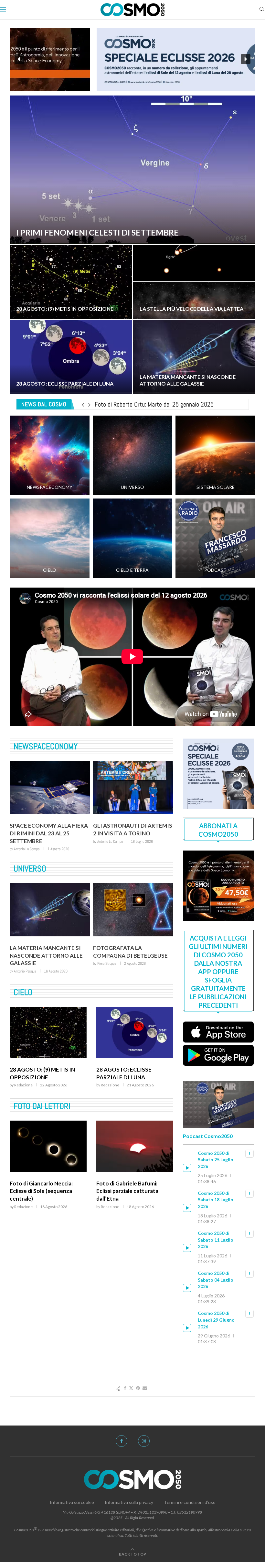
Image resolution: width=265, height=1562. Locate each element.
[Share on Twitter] (131, 1388)
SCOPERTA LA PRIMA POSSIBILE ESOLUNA (121, 944)
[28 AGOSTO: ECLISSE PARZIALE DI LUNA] (71, 357)
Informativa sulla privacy (129, 1502)
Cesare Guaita (107, 841)
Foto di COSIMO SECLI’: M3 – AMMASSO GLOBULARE (133, 1179)
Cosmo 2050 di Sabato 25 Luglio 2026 (215, 1159)
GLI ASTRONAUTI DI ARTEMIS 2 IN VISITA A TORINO (49, 829)
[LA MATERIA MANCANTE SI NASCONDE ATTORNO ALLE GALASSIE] (194, 357)
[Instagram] (144, 1441)
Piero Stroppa (23, 955)
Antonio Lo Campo (26, 841)
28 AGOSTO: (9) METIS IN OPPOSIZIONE (64, 309)
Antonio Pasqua (108, 955)
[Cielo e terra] (133, 538)
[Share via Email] (145, 1388)
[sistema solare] (215, 455)
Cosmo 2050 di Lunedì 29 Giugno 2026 (216, 1319)
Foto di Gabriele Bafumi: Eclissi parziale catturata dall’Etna (41, 1183)
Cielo (23, 977)
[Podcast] (215, 538)
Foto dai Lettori (42, 1098)
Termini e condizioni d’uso (190, 1502)
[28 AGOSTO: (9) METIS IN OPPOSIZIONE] (71, 282)
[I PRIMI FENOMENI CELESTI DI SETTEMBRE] (132, 170)
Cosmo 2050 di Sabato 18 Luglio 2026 (215, 1199)
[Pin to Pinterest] (138, 1388)
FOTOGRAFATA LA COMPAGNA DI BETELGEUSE (47, 944)
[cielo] (50, 538)
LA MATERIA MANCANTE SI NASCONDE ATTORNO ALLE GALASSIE (188, 380)
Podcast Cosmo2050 (208, 1136)
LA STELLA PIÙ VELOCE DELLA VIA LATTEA (191, 309)
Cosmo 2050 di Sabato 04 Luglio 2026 (215, 1279)
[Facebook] (121, 1441)
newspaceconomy (46, 746)
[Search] (262, 9)
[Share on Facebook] (125, 1388)
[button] (132, 59)
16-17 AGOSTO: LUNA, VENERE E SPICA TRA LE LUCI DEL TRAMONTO (134, 1062)
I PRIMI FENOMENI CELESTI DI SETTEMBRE (97, 232)
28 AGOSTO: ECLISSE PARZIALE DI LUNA (64, 383)
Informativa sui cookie (72, 1502)
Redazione (23, 1069)
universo (30, 861)
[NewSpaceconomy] (50, 455)
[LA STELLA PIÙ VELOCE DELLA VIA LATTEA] (194, 282)
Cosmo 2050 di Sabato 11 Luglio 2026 (215, 1239)
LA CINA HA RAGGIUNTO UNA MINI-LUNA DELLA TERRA (131, 829)
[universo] (133, 455)
